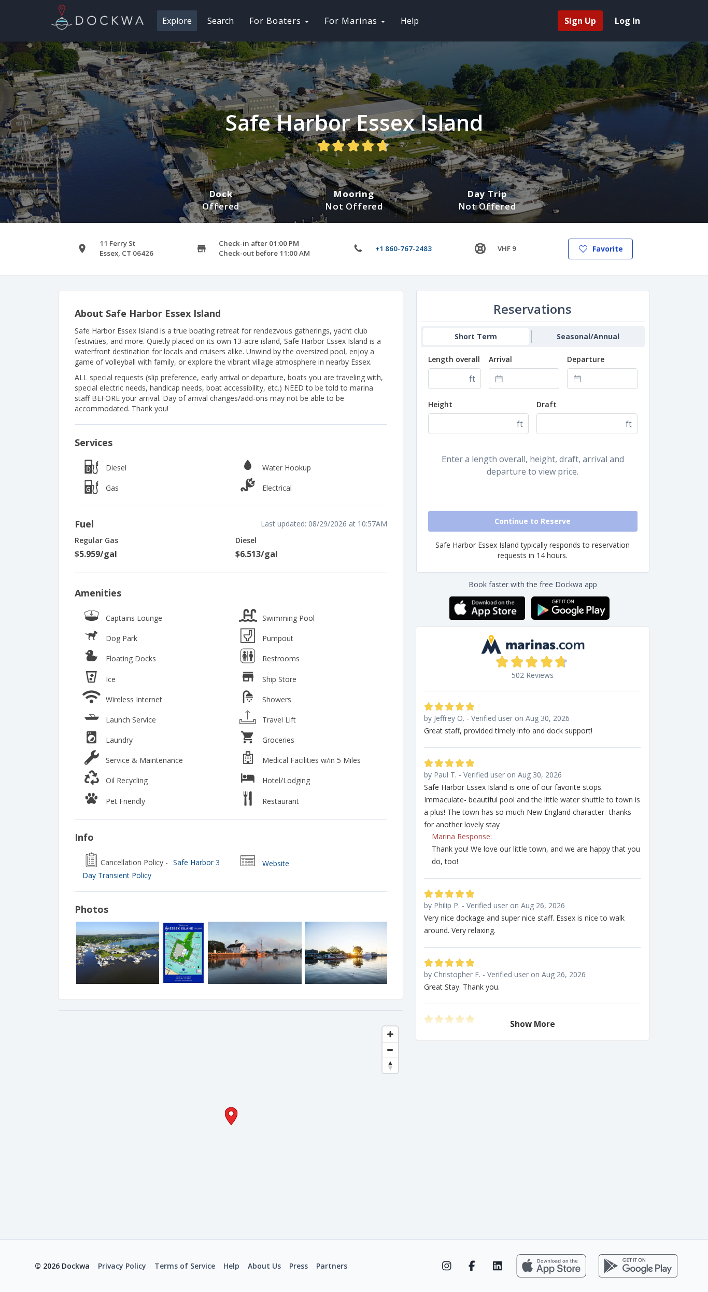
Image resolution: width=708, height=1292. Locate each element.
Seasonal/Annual (588, 336)
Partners (331, 1266)
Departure (585, 359)
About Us (264, 1266)
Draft (546, 404)
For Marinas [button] (352, 20)
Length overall (454, 359)
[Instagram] (446, 1266)
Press (298, 1266)
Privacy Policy (122, 1266)
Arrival (500, 359)
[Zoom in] (390, 1034)
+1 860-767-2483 (403, 248)
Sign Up (580, 20)
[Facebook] (471, 1266)
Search (220, 20)
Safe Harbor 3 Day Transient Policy (151, 869)
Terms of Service (184, 1266)
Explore (177, 20)
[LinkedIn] (497, 1266)
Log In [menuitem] (627, 20)
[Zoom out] (390, 1050)
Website (275, 863)
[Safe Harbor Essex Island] (118, 953)
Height (440, 404)
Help (410, 20)
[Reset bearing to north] (390, 1065)
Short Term (476, 336)
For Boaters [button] (276, 20)
